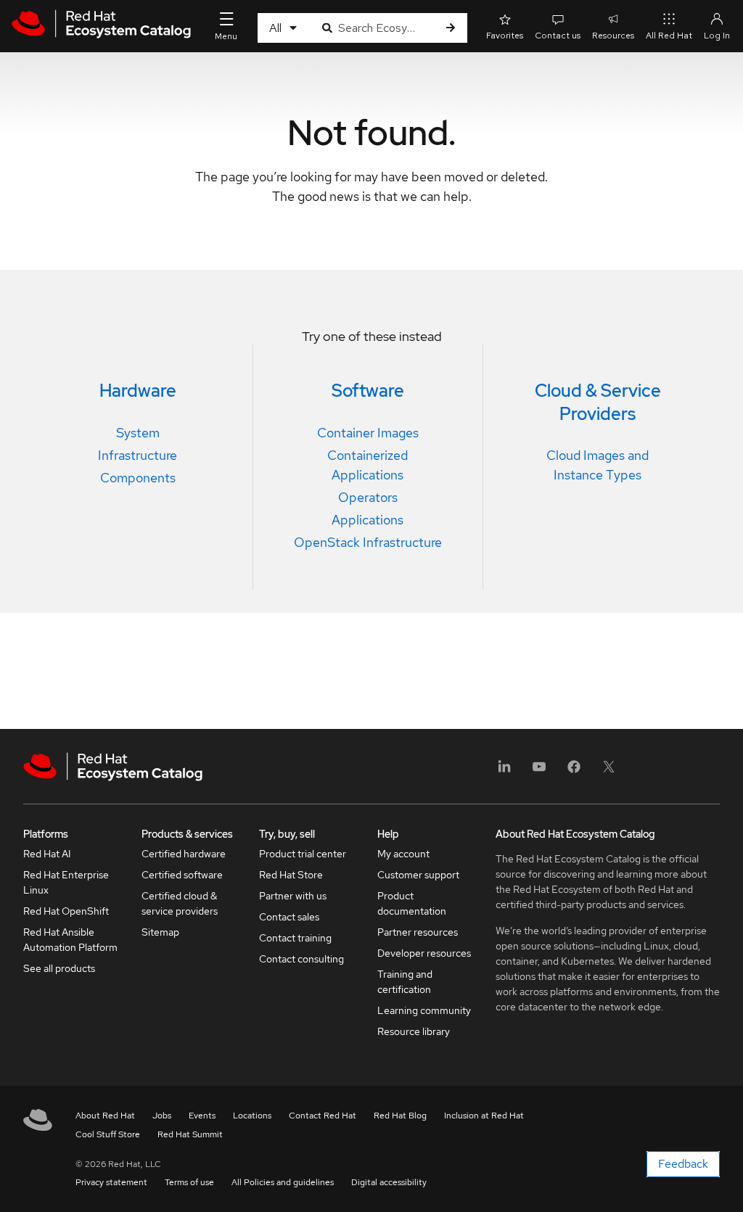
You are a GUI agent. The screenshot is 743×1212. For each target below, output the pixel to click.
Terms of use (189, 1182)
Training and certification (404, 982)
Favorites (504, 35)
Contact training (295, 937)
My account (403, 853)
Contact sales (289, 916)
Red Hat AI (47, 853)
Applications (367, 519)
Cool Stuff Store (107, 1134)
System (138, 432)
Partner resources (417, 932)
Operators (368, 497)
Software (368, 390)
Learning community (424, 1010)
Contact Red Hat (322, 1115)
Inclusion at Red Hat (484, 1115)
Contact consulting (301, 958)
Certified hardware (183, 853)
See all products (59, 968)
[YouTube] (539, 771)
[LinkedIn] (504, 771)
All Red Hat (669, 35)
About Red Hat (105, 1115)
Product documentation (411, 903)
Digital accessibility (389, 1182)
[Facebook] (574, 771)
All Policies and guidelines (282, 1182)
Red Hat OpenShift (66, 911)
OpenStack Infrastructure (368, 542)
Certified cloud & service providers (179, 903)
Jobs (161, 1115)
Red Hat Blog (400, 1115)
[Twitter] (608, 771)
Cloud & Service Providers (598, 401)
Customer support (418, 874)
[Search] (450, 28)
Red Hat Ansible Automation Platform (70, 940)
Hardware (137, 390)
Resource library (413, 1031)
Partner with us (293, 895)
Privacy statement (111, 1182)
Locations (252, 1115)
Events (202, 1115)
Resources (613, 35)
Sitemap (160, 932)
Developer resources (424, 953)
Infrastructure (137, 455)
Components (138, 477)
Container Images (368, 432)
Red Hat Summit (190, 1134)
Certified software (182, 874)
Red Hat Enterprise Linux (66, 882)
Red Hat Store (291, 874)
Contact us (557, 35)
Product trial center (302, 853)
